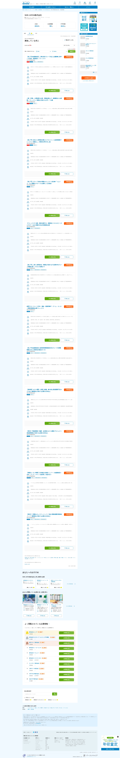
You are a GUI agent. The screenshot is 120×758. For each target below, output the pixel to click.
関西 (46, 745)
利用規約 (57, 732)
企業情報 (74, 745)
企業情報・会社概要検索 (38, 9)
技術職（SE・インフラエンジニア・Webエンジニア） (41, 557)
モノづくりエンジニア (39, 740)
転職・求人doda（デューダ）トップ (28, 9)
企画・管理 (29, 557)
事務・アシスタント (30, 558)
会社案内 (81, 752)
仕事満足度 (75, 744)
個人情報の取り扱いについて (31, 756)
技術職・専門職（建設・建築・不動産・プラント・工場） (60, 557)
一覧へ (93, 72)
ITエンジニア (38, 739)
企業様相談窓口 (38, 723)
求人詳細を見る (52, 90)
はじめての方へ (26, 739)
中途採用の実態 (70, 744)
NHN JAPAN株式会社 (46, 9)
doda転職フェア (56, 740)
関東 (29, 709)
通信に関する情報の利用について (65, 732)
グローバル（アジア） (39, 748)
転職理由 (82, 743)
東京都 (26, 564)
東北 (46, 740)
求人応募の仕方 (79, 740)
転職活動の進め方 (68, 739)
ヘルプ (95, 732)
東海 (46, 743)
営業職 (26, 557)
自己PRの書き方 (73, 740)
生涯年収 (78, 743)
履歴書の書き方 (74, 739)
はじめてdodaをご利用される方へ (88, 80)
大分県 (29, 564)
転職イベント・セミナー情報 (58, 739)
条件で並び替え (67, 45)
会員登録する (88, 77)
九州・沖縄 (47, 748)
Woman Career (38, 749)
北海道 (47, 739)
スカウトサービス (26, 743)
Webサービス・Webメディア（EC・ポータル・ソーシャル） (56, 707)
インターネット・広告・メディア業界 (35, 707)
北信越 (47, 744)
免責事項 (87, 732)
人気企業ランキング (69, 743)
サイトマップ (92, 732)
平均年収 (74, 743)
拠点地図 (85, 752)
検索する (71, 51)
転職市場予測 (80, 744)
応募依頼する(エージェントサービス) (68, 57)
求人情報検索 (26, 740)
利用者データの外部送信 (82, 732)
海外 (46, 749)
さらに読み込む (70, 583)
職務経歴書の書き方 (80, 739)
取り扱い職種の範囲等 (74, 732)
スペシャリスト (38, 745)
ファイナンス (38, 744)
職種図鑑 (71, 745)
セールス (37, 743)
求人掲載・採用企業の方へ (92, 752)
